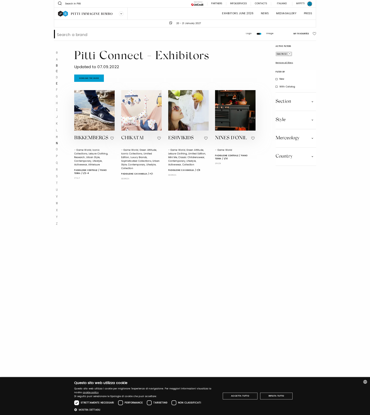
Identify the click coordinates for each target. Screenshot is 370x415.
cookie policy (91, 392)
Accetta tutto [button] (240, 396)
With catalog (287, 87)
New (281, 79)
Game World (281, 54)
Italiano (282, 3)
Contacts (261, 3)
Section (283, 101)
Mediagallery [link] (286, 14)
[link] (301, 3)
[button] (145, 409)
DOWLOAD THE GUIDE (89, 78)
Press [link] (308, 14)
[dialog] (185, 396)
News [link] (265, 14)
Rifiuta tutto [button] (276, 396)
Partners (216, 3)
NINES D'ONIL (231, 138)
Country (284, 156)
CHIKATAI (132, 138)
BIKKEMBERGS (91, 138)
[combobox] (365, 382)
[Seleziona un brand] (121, 13)
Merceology (287, 138)
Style (281, 119)
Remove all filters (284, 62)
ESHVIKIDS (181, 138)
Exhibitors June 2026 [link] (237, 14)
